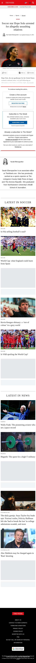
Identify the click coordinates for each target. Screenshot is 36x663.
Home (11, 15)
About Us (18, 620)
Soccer (24, 15)
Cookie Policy (18, 631)
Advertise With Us (18, 634)
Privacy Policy (18, 628)
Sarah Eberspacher (13, 35)
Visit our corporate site (24, 656)
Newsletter (31, 72)
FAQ (18, 637)
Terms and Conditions (18, 625)
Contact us (18, 147)
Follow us (23, 72)
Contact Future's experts (18, 623)
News (18, 19)
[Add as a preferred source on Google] (18, 649)
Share (5, 72)
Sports (17, 15)
